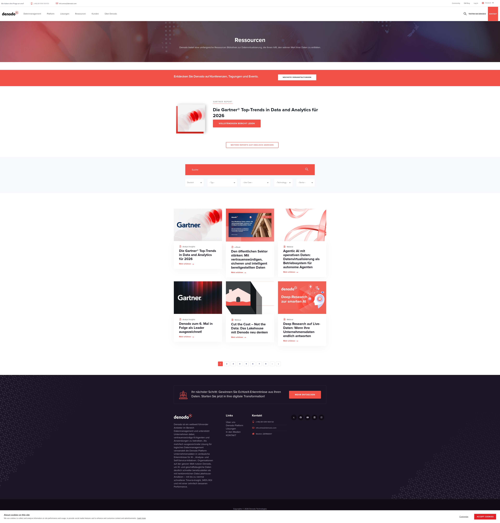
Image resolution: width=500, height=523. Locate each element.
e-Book (237, 247)
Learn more (141, 518)
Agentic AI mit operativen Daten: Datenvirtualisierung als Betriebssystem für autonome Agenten (301, 259)
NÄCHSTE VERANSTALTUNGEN (297, 77)
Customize (463, 517)
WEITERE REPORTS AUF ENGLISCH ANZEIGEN (252, 145)
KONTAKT (493, 13)
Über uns (230, 422)
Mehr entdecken (305, 394)
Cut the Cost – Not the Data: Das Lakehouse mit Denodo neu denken (249, 328)
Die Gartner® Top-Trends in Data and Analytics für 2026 (197, 254)
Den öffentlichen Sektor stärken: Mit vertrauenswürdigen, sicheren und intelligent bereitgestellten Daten (249, 259)
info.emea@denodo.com (68, 3)
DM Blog (467, 3)
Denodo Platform (234, 425)
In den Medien (233, 432)
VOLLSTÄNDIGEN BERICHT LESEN (237, 123)
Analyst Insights (188, 246)
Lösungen (231, 428)
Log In (476, 3)
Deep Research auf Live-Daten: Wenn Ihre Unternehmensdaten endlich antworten (301, 329)
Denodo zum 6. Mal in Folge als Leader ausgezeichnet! (196, 327)
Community (456, 3)
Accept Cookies (485, 517)
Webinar (289, 246)
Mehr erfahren (185, 264)
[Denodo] (10, 14)
